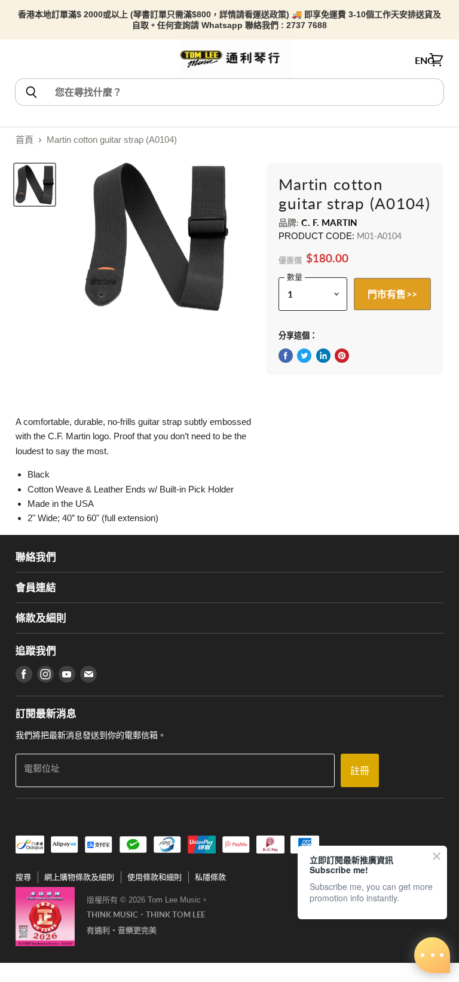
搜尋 (23, 877)
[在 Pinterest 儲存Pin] (342, 355)
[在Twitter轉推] (304, 355)
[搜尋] (31, 92)
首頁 (24, 139)
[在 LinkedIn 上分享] (323, 355)
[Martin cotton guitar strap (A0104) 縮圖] (34, 185)
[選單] (22, 60)
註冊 (359, 770)
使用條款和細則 (154, 877)
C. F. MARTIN (329, 222)
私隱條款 (210, 877)
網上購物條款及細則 (79, 877)
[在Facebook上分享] (286, 355)
